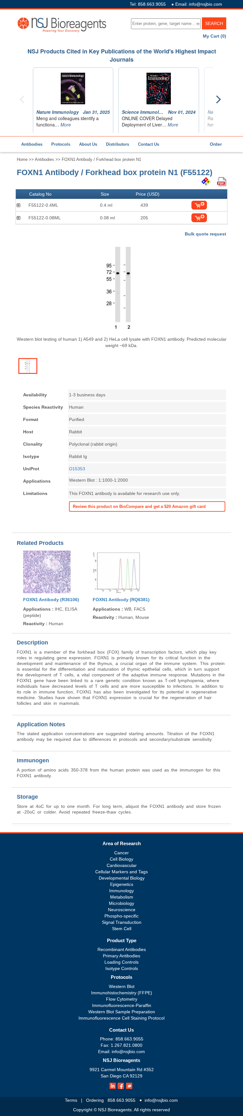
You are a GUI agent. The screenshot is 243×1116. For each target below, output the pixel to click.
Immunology (121, 890)
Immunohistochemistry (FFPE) (121, 992)
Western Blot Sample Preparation (121, 1011)
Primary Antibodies (121, 955)
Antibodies (31, 144)
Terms (71, 1100)
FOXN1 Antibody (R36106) (51, 599)
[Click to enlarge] (121, 288)
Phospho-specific (121, 915)
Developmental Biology (122, 878)
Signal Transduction (121, 922)
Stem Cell (121, 928)
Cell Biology (121, 859)
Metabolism (121, 897)
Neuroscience (121, 909)
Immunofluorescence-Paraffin (121, 1005)
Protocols (60, 144)
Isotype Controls (121, 968)
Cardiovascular (122, 865)
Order (216, 144)
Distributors (117, 144)
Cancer (121, 852)
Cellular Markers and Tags (121, 871)
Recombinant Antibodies (121, 949)
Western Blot (121, 986)
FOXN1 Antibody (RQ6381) (121, 599)
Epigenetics (121, 884)
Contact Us (148, 144)
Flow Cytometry (121, 999)
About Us (88, 144)
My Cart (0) (214, 36)
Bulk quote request (205, 233)
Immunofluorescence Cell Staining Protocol (121, 1018)
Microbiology (121, 903)
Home (22, 159)
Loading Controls (121, 962)
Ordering (95, 1100)
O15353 (77, 468)
